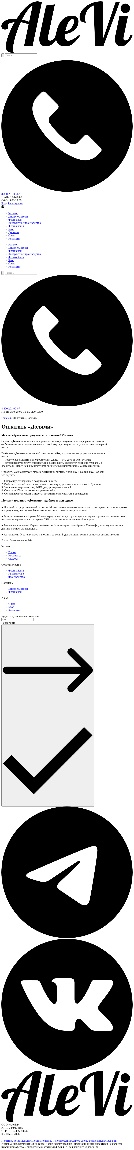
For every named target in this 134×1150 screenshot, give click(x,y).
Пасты (12, 552)
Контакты (14, 238)
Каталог (13, 213)
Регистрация (15, 203)
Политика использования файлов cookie (64, 1140)
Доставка (13, 232)
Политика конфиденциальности (20, 1140)
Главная (6, 417)
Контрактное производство (24, 222)
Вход (4, 203)
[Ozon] (1, 58)
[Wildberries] (2, 58)
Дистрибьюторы (18, 216)
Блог (11, 229)
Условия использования (103, 1140)
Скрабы (13, 558)
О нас (11, 235)
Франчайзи (15, 219)
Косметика (14, 555)
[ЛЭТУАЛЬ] (3, 58)
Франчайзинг (16, 226)
